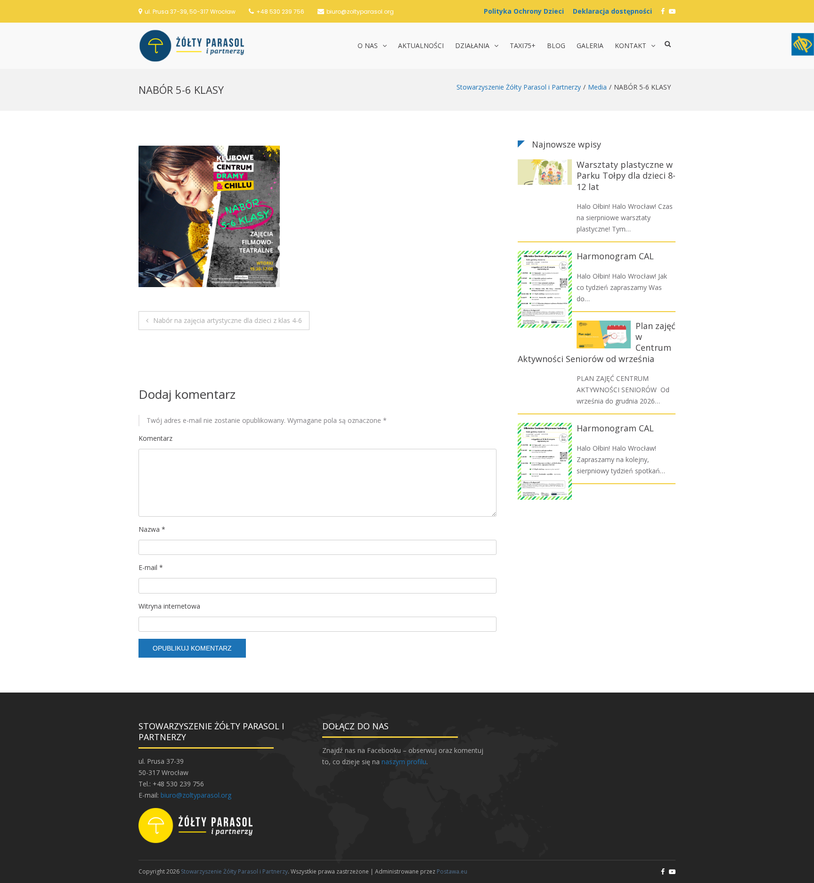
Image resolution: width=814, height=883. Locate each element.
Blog (556, 45)
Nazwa (151, 529)
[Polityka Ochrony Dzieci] (526, 11)
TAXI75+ (523, 45)
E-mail (150, 567)
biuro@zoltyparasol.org (360, 12)
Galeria (590, 45)
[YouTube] (672, 11)
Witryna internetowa (169, 606)
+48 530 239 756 (280, 12)
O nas (368, 45)
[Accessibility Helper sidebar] (802, 44)
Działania (472, 45)
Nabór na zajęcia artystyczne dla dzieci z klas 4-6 (227, 320)
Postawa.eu (452, 871)
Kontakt (630, 45)
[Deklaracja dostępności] (615, 11)
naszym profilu (404, 761)
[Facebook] (663, 11)
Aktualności (421, 45)
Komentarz (155, 438)
